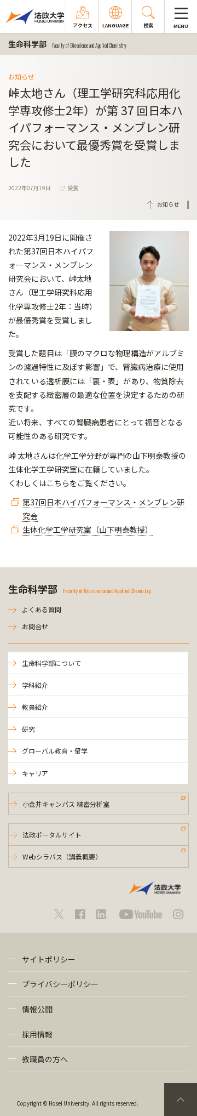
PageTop (180, 1099)
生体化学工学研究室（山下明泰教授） (87, 529)
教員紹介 (35, 706)
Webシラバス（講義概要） (62, 856)
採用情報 (37, 1034)
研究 (28, 728)
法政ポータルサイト (52, 834)
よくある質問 (41, 609)
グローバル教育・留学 (55, 750)
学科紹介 (35, 685)
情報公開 (37, 1009)
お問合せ (35, 626)
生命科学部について (51, 663)
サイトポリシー (49, 959)
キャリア (35, 773)
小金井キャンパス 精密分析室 (65, 803)
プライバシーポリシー (60, 983)
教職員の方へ (45, 1059)
